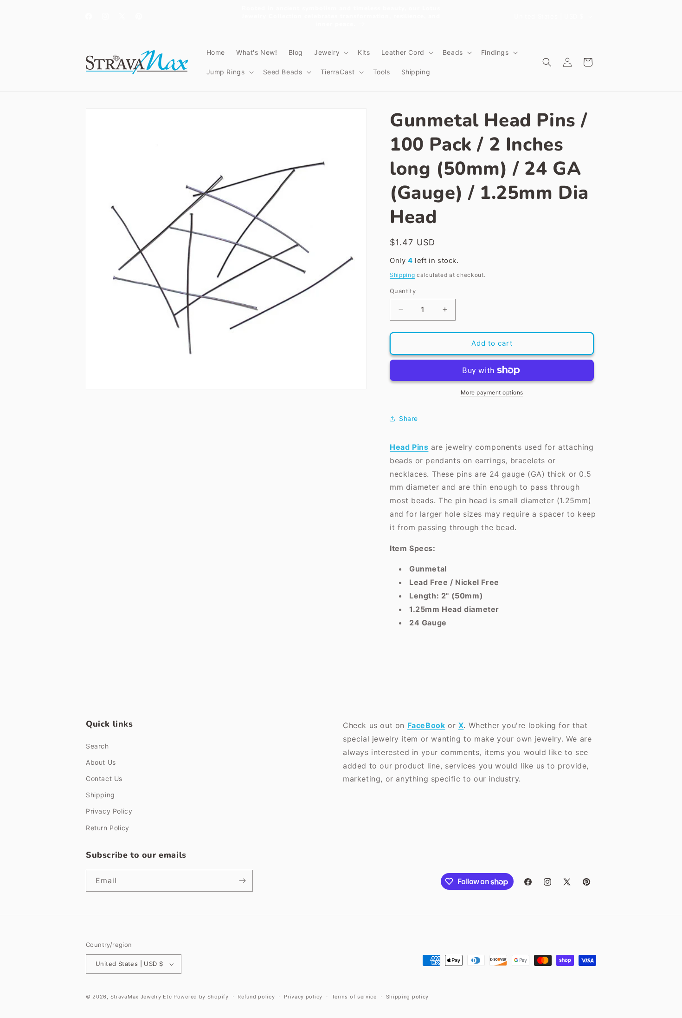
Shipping (402, 274)
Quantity (403, 291)
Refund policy (256, 996)
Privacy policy (303, 996)
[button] (330, 52)
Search (97, 746)
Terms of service (354, 996)
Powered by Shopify (201, 996)
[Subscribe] (242, 881)
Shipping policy (407, 996)
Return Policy (107, 828)
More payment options (492, 392)
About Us (101, 762)
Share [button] (408, 418)
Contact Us (104, 778)
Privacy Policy (109, 811)
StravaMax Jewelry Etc (141, 996)
